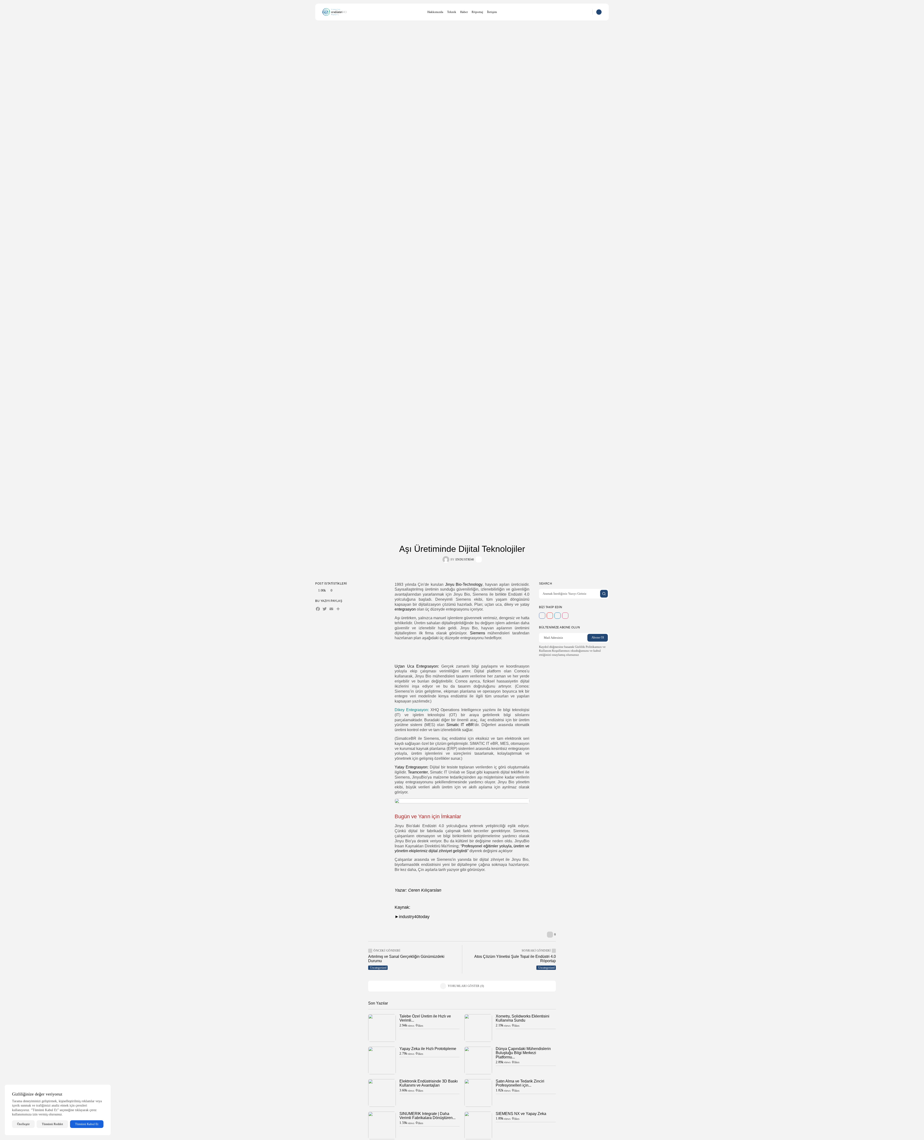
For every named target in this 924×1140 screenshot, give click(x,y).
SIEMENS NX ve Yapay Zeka (521, 1114)
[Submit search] (604, 594)
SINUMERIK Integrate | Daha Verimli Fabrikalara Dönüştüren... (427, 1116)
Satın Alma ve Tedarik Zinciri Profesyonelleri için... (520, 1083)
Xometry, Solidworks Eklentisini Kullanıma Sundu (522, 1018)
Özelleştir (23, 1124)
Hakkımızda (435, 12)
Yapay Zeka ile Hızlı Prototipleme (427, 1049)
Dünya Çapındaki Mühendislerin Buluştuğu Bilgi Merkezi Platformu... (523, 1053)
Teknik (451, 12)
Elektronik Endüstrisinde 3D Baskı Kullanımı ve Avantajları (428, 1083)
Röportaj (477, 12)
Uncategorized (378, 967)
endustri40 (465, 559)
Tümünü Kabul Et (86, 1124)
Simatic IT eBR (460, 725)
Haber (464, 12)
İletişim (492, 12)
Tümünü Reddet (52, 1124)
